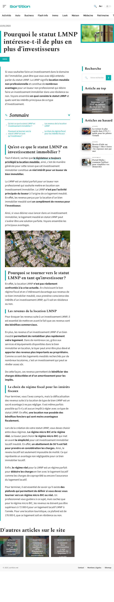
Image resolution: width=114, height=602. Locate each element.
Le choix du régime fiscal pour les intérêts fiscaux (55, 132)
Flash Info (37, 540)
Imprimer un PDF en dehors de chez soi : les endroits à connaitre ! (97, 106)
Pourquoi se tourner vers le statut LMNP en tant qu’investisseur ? (19, 133)
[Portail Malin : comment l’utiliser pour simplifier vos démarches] (86, 162)
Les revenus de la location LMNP (55, 124)
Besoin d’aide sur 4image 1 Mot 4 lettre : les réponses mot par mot (102, 148)
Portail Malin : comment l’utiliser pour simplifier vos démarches (100, 163)
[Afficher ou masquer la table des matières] (49, 115)
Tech (97, 100)
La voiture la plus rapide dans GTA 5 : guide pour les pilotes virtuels (101, 132)
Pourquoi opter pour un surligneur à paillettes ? (12, 547)
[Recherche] (95, 6)
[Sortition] (20, 6)
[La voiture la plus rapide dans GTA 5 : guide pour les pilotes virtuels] (86, 131)
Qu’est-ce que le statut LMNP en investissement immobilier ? (21, 124)
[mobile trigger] (5, 6)
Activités (11, 540)
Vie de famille (62, 540)
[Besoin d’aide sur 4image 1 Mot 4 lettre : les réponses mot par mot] (86, 147)
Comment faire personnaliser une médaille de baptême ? (63, 548)
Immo (4, 59)
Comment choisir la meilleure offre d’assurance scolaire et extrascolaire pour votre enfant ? (37, 551)
